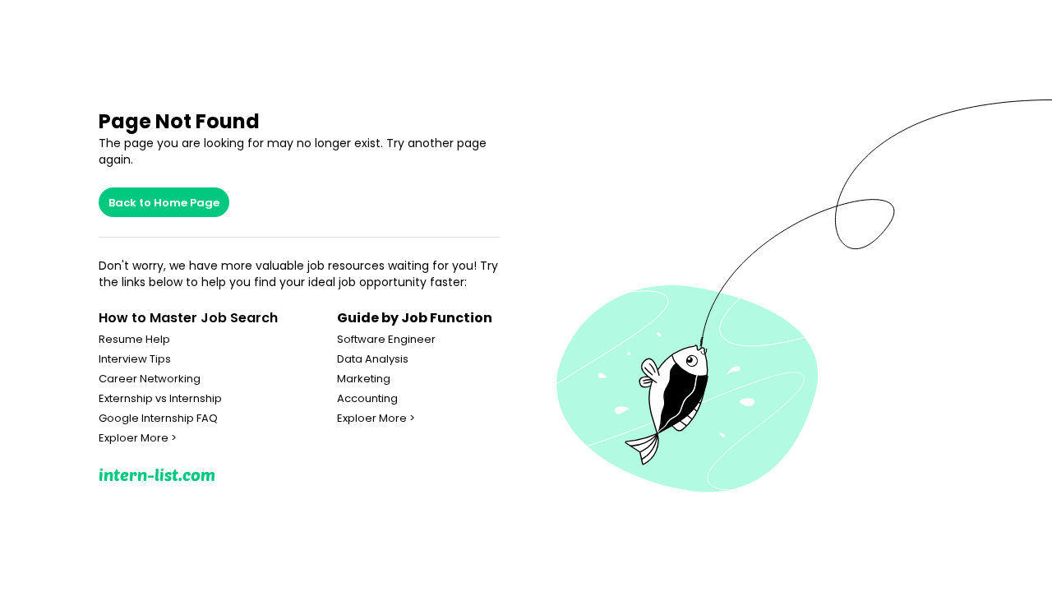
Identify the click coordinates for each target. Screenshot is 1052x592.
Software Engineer (386, 339)
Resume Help (134, 339)
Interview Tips (135, 359)
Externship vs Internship (160, 398)
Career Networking (150, 379)
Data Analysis (372, 359)
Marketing (363, 379)
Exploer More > (138, 438)
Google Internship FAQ (158, 418)
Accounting (367, 398)
